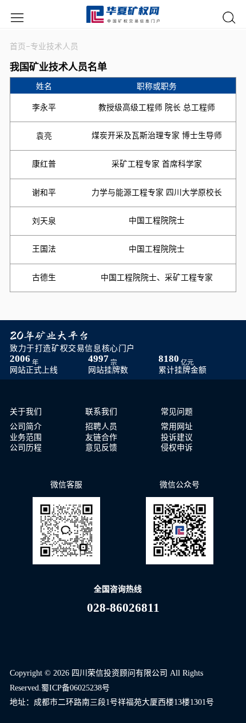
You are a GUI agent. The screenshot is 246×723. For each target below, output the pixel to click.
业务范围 (26, 437)
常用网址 (177, 426)
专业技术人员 (54, 46)
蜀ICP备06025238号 (75, 688)
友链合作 (101, 437)
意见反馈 (101, 448)
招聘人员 (101, 426)
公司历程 (26, 448)
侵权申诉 (177, 448)
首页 (18, 46)
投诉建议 (177, 437)
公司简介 (26, 426)
